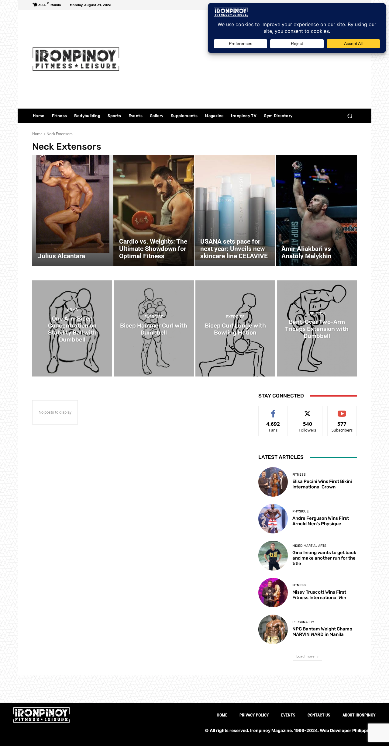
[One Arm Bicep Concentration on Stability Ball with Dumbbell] (72, 328)
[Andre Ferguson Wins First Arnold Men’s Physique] (273, 518)
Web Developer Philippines (348, 730)
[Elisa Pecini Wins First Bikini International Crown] (273, 482)
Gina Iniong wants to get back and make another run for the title (324, 558)
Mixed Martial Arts (309, 545)
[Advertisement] (245, 59)
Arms (72, 310)
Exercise (153, 317)
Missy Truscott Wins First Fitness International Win (319, 594)
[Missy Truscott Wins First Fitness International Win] (273, 592)
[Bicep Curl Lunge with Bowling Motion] (235, 328)
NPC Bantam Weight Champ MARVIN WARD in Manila (322, 631)
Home (37, 133)
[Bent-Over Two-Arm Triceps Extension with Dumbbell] (317, 328)
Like (273, 410)
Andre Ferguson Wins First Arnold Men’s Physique (320, 520)
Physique (300, 511)
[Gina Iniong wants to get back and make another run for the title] (273, 555)
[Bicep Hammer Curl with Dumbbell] (154, 328)
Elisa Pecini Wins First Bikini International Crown (322, 484)
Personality (303, 622)
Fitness (299, 474)
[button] (350, 116)
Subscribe (342, 410)
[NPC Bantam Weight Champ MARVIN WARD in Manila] (273, 629)
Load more (305, 656)
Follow (308, 410)
